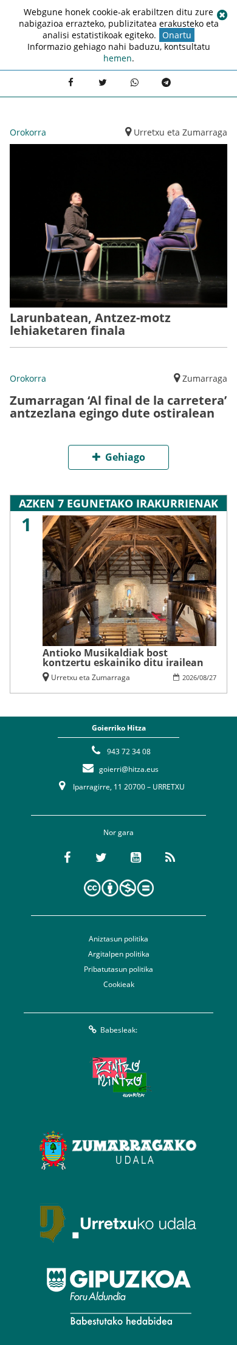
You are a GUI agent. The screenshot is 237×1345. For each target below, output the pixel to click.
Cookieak (118, 984)
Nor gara (118, 832)
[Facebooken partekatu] (70, 82)
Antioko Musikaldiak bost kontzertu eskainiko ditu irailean (123, 657)
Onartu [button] (176, 35)
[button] (222, 15)
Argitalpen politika (118, 954)
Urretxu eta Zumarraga (180, 132)
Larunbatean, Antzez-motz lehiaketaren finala (90, 324)
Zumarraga (204, 378)
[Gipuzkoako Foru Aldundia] (118, 1296)
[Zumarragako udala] (118, 1150)
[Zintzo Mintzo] (119, 1077)
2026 (189, 677)
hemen (117, 58)
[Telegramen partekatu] (166, 82)
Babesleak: (118, 1030)
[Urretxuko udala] (118, 1223)
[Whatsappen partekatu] (134, 82)
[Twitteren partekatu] (103, 82)
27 (212, 677)
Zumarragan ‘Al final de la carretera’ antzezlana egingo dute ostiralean (118, 406)
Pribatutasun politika (118, 969)
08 (203, 677)
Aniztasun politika (118, 939)
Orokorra (28, 132)
